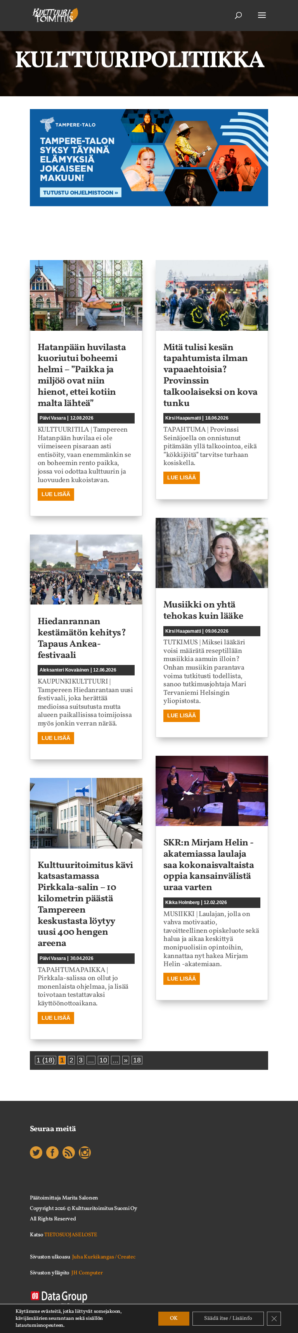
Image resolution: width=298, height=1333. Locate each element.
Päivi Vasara (53, 418)
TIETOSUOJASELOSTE (70, 1235)
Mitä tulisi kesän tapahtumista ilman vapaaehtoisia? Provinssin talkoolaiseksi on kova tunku (210, 375)
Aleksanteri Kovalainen (64, 670)
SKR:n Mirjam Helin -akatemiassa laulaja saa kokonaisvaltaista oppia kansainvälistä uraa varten (208, 865)
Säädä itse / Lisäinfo (228, 1318)
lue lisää (56, 494)
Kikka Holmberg (182, 902)
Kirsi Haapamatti (183, 418)
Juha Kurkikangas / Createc (103, 1257)
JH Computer (86, 1273)
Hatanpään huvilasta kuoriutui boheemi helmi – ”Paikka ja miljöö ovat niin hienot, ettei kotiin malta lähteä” (82, 375)
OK (174, 1318)
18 (137, 1060)
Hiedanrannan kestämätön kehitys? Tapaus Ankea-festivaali (82, 638)
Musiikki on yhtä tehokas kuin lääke (203, 611)
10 (103, 1060)
